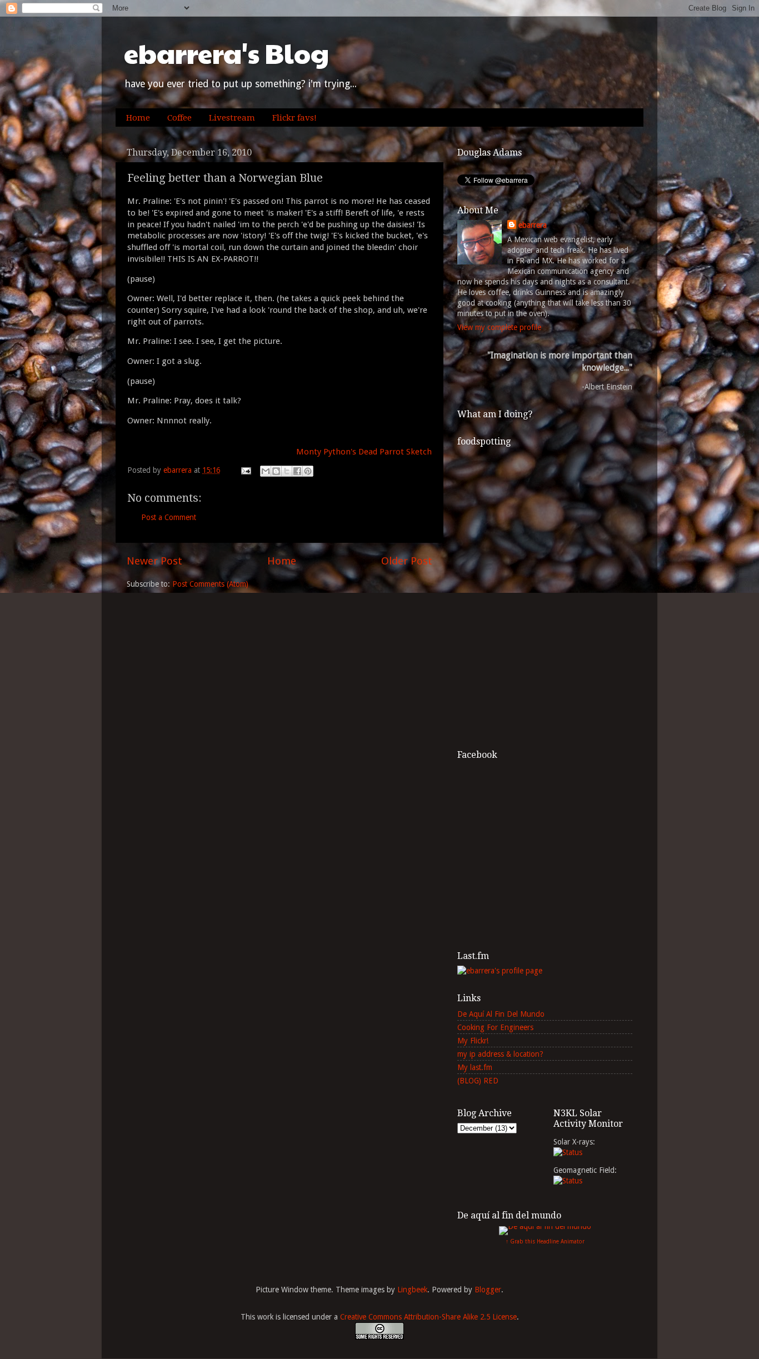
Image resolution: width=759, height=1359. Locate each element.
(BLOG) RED (477, 1080)
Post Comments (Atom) (210, 583)
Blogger (488, 1289)
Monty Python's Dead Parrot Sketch (364, 452)
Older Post (406, 560)
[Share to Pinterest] (307, 471)
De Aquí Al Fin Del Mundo (501, 1014)
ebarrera (532, 225)
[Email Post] (245, 470)
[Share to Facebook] (297, 471)
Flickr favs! (294, 118)
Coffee (179, 118)
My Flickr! (472, 1040)
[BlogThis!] (276, 471)
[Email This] (265, 471)
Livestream (232, 118)
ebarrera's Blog (226, 53)
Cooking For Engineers (495, 1027)
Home (138, 118)
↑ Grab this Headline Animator (545, 1241)
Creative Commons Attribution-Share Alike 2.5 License (428, 1316)
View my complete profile (499, 327)
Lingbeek (412, 1289)
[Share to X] (286, 471)
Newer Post (154, 560)
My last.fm (474, 1067)
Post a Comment (168, 517)
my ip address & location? (500, 1054)
